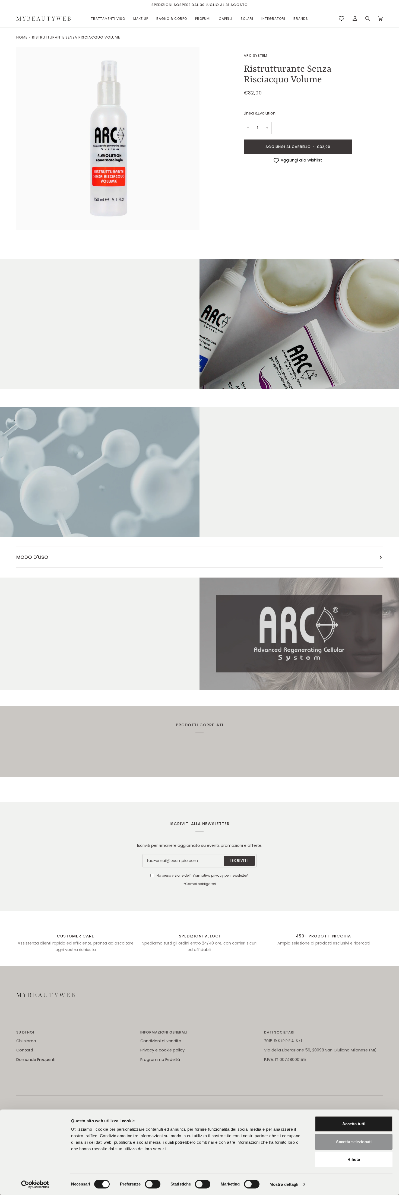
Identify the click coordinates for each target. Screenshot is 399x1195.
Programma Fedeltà (160, 1059)
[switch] (152, 1184)
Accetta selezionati (354, 1141)
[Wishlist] (341, 18)
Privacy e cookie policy (162, 1050)
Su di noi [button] (25, 1032)
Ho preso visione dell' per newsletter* (203, 875)
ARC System (255, 55)
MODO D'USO (32, 557)
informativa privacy (207, 875)
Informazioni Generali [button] (163, 1032)
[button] (108, 18)
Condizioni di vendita (160, 1041)
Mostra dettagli (284, 1184)
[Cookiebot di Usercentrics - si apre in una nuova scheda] (35, 1184)
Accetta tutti (353, 1123)
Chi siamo (26, 1041)
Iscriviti (239, 860)
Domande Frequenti (35, 1059)
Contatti (24, 1050)
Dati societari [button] (279, 1032)
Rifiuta (353, 1159)
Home (21, 37)
